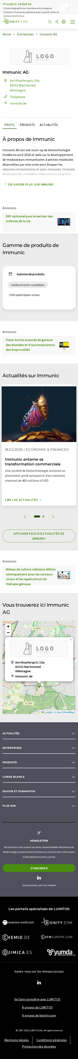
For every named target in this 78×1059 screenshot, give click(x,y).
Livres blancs (13, 776)
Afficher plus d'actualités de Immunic (39, 535)
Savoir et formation (18, 791)
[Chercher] (50, 22)
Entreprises (12, 747)
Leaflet (48, 712)
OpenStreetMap (65, 712)
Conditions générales (51, 1040)
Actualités (49, 125)
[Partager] (57, 22)
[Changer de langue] (64, 22)
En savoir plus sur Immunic (31, 184)
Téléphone (17, 97)
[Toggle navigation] (73, 22)
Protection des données (39, 1046)
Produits (27, 125)
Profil (9, 125)
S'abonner (39, 868)
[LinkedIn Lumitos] (39, 983)
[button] (39, 685)
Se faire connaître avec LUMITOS (37, 999)
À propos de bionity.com (39, 1015)
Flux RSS (9, 805)
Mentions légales (16, 1040)
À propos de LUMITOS (37, 1007)
